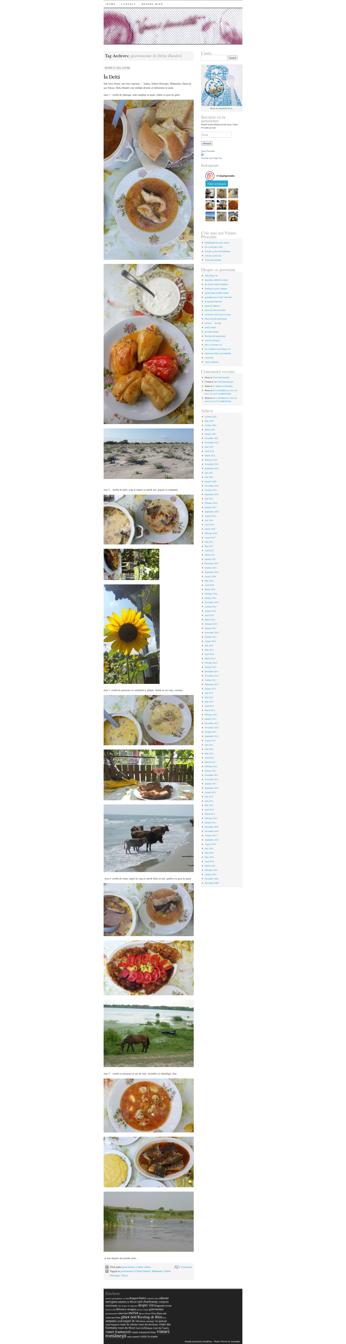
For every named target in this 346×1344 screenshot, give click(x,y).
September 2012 (212, 736)
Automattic (235, 1341)
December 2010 (211, 826)
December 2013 (211, 671)
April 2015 (209, 615)
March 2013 (210, 710)
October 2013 (210, 679)
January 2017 (210, 559)
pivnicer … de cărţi (213, 323)
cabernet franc (152, 1298)
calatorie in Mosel (127, 1301)
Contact (128, 4)
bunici (142, 1298)
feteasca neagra (126, 1309)
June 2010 (209, 852)
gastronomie (156, 1309)
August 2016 (210, 576)
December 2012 (211, 723)
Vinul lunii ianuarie (213, 259)
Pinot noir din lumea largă (216, 318)
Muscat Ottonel (145, 1313)
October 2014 (210, 636)
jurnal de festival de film (215, 310)
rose (164, 1317)
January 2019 (210, 507)
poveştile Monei (211, 331)
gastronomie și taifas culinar (136, 1267)
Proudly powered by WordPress (198, 1341)
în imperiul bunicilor (213, 301)
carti (139, 1302)
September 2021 (212, 468)
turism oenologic (147, 1321)
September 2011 (212, 787)
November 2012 (212, 727)
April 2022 (209, 451)
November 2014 (212, 632)
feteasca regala (142, 1309)
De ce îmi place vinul (214, 246)
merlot (133, 1312)
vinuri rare (209, 357)
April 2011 (209, 809)
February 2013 (211, 714)
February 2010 (211, 869)
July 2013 (209, 692)
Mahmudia (157, 1271)
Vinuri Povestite (208, 151)
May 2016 (209, 580)
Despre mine (152, 4)
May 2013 (209, 701)
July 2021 (209, 472)
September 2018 (212, 511)
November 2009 (212, 882)
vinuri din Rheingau (144, 1327)
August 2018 (210, 515)
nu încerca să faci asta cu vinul (217, 314)
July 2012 (209, 744)
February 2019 (211, 502)
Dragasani (159, 1305)
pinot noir (129, 1316)
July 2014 (209, 645)
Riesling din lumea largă (215, 335)
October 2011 (210, 783)
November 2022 (212, 442)
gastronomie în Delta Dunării (135, 1271)
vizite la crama (149, 1336)
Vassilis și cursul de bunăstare (217, 251)
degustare (134, 1305)
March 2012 (210, 762)
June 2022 (209, 446)
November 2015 (212, 602)
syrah (120, 1321)
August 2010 (210, 844)
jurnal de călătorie (212, 305)
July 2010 (209, 848)
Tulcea (124, 1275)
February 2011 (211, 818)
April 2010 (209, 861)
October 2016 (210, 567)
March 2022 (210, 455)
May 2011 (209, 805)
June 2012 (209, 749)
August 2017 (210, 537)
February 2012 (211, 766)
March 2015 (210, 619)
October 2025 (210, 416)
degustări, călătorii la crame (216, 279)
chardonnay (150, 1301)
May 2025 (209, 420)
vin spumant (161, 1321)
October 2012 (210, 731)
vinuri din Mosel (126, 1327)
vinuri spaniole (133, 1336)
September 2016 (212, 572)
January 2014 (210, 667)
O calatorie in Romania (222, 385)
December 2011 (211, 774)
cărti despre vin (211, 275)
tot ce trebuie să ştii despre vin (217, 348)
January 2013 (210, 718)
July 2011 (209, 796)
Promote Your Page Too (211, 158)
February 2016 (211, 593)
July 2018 (209, 520)
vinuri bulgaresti (112, 1324)
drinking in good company (216, 288)
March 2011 (210, 813)
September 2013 (212, 684)
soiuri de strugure (212, 340)
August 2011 (210, 792)
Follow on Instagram (217, 183)
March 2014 (210, 658)
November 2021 (212, 464)
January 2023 (210, 433)
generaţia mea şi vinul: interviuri (218, 297)
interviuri (123, 1313)
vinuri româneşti (212, 361)
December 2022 (211, 438)
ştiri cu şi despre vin (213, 344)
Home (111, 4)
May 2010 (209, 857)
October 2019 (210, 489)
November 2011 (212, 779)
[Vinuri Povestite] (202, 154)
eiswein (168, 1305)
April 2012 (209, 757)
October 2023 (210, 425)
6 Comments (185, 1267)
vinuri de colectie (128, 1324)
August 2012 (210, 740)
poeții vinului (210, 327)
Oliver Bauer (156, 1313)
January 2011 (210, 822)
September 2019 (212, 494)
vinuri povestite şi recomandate (218, 353)
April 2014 (209, 654)
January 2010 (210, 874)
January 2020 (210, 481)
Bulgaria (134, 1298)
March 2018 (210, 528)
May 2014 (209, 649)
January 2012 (210, 770)
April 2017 (209, 550)
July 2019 (209, 498)
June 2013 (209, 697)
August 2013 (210, 688)
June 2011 (209, 800)
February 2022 (211, 459)
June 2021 (209, 477)
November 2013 (212, 675)
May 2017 (209, 546)
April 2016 (209, 584)
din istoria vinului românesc (216, 284)
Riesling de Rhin (149, 1316)
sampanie (110, 1321)
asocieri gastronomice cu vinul (117, 1298)
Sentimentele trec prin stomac (217, 242)
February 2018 (211, 533)
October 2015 (210, 606)
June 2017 (209, 541)
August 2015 (210, 610)
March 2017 (210, 554)
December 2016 (211, 563)
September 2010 (212, 839)
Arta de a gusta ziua (213, 255)
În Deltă (112, 76)
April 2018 (209, 524)
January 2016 (210, 597)
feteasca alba (110, 1309)
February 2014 (211, 662)
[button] (210, 193)
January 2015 (210, 628)
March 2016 (210, 589)
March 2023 (210, 429)
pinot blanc (116, 1317)
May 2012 (209, 753)
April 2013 (209, 705)
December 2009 (211, 878)
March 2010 (210, 865)
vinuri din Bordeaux (148, 1324)
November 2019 (212, 485)
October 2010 (210, 835)
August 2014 (210, 641)
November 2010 (212, 831)
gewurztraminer (111, 1313)
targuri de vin (131, 1321)
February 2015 (211, 623)
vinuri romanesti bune (143, 1332)
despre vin (145, 1304)
